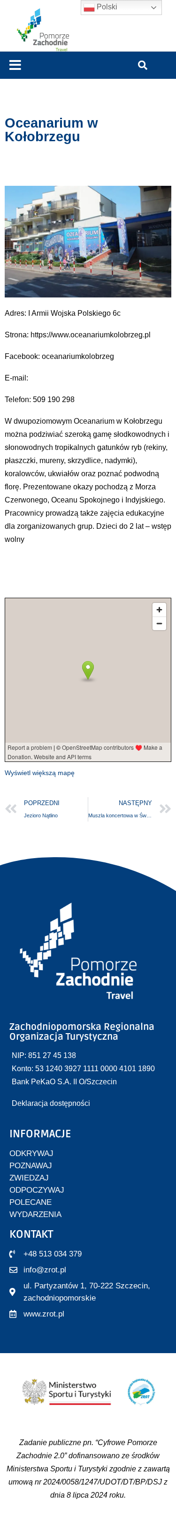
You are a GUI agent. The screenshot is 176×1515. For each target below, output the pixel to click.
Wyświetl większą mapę (40, 773)
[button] (15, 65)
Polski (106, 7)
